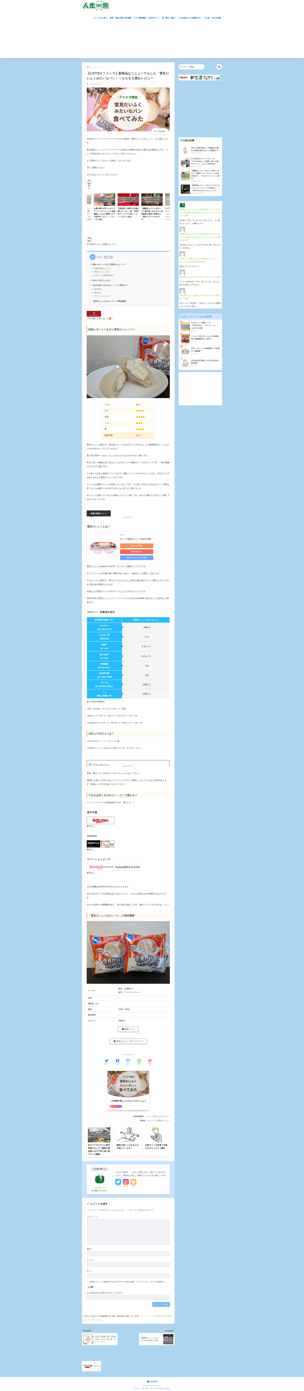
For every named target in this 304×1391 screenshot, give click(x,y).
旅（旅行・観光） (169, 18)
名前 (90, 1249)
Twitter (118, 1186)
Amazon (97, 293)
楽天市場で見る (136, 552)
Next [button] (89, 239)
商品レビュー (164, 1120)
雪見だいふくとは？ (102, 272)
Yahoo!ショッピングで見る (136, 558)
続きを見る (127, 517)
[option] (128, 205)
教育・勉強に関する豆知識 (120, 18)
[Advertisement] (152, 41)
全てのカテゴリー (162, 1116)
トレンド (149, 1116)
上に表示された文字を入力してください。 (106, 1293)
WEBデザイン (154, 18)
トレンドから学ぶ (100, 18)
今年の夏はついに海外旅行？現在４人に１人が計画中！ (200, 295)
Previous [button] (89, 182)
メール (91, 1260)
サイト (90, 1271)
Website (133, 1186)
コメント (92, 1217)
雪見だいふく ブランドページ (129, 1041)
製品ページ (129, 1029)
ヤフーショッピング (102, 296)
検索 (219, 67)
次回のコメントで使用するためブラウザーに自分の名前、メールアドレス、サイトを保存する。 (128, 1282)
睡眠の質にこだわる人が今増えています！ (195, 277)
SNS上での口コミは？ (101, 280)
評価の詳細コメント (102, 268)
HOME (153, 1381)
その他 (207, 18)
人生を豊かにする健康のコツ (190, 18)
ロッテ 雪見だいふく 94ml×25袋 (135, 539)
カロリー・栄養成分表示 (104, 275)
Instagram (126, 1186)
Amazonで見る (136, 546)
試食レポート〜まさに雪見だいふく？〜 (109, 264)
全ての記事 (216, 18)
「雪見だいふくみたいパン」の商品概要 (109, 301)
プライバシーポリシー (152, 1386)
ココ (215, 277)
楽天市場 (97, 289)
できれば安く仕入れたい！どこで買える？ (110, 285)
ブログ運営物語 (140, 18)
